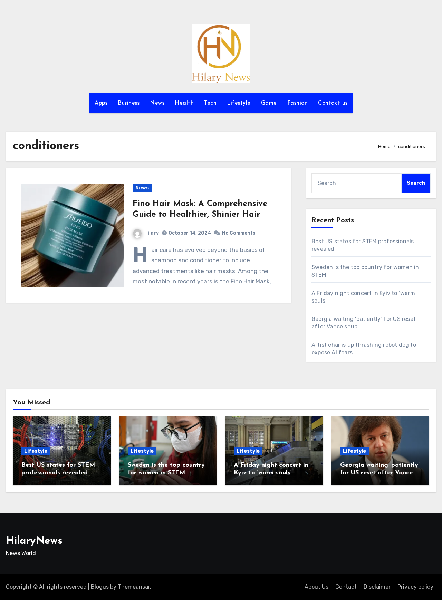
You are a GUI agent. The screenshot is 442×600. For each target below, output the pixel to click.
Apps (101, 103)
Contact (346, 586)
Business (129, 103)
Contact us (332, 103)
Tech (210, 103)
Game (269, 103)
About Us (316, 586)
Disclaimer (377, 586)
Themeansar (134, 586)
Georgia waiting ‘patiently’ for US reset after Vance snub (380, 472)
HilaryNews (34, 541)
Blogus (100, 586)
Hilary (151, 233)
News (157, 103)
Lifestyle (239, 103)
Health (184, 103)
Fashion (297, 103)
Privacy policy (415, 586)
